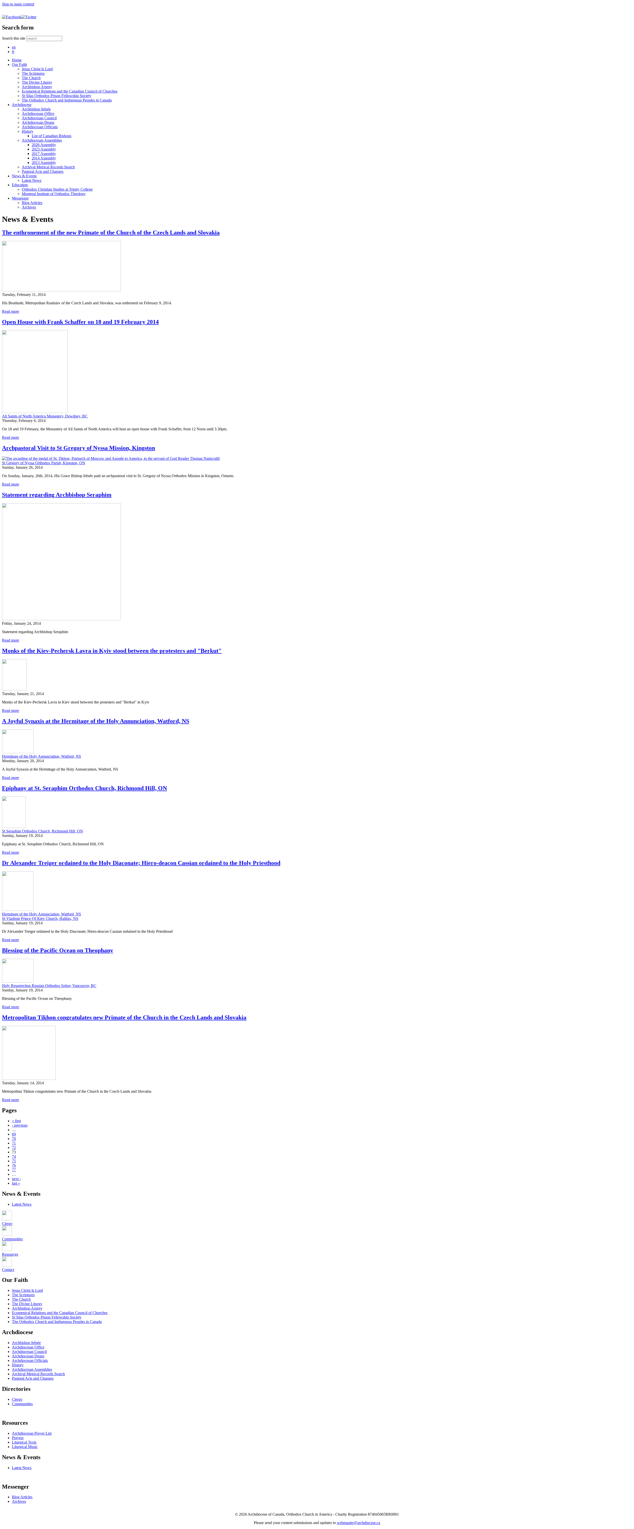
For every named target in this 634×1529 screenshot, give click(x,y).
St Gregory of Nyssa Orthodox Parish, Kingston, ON (43, 463)
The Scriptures (33, 73)
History (27, 131)
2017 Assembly (44, 154)
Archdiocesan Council (39, 118)
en (14, 47)
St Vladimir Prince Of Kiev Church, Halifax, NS (40, 918)
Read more (10, 311)
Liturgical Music (25, 1447)
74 (14, 1156)
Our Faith (19, 64)
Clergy (17, 1399)
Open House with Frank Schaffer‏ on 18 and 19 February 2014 (80, 322)
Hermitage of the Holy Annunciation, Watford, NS (41, 756)
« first (16, 1121)
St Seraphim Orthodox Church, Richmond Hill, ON (42, 831)
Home (17, 60)
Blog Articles (32, 203)
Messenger (20, 198)
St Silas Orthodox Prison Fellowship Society (56, 96)
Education (20, 185)
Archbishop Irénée (36, 109)
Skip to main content (18, 4)
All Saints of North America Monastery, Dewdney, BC (45, 416)
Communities (22, 1404)
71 (14, 1143)
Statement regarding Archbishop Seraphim (56, 495)
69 (14, 1134)
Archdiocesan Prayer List (32, 1433)
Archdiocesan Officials (40, 127)
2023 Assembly (44, 149)
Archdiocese (21, 105)
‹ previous (19, 1125)
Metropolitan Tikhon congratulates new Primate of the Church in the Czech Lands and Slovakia (124, 1017)
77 (14, 1170)
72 (14, 1147)
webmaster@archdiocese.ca (358, 1523)
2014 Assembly (44, 158)
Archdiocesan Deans (38, 122)
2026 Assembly (44, 145)
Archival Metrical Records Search (48, 167)
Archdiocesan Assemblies (42, 140)
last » (16, 1183)
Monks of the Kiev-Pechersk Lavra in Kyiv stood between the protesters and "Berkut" (112, 651)
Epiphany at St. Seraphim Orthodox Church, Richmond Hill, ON (84, 788)
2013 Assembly (44, 162)
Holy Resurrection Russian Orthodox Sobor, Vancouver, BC (49, 986)
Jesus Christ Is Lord (37, 69)
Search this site (14, 38)
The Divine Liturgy (37, 82)
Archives (29, 207)
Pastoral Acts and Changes (42, 171)
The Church (31, 78)
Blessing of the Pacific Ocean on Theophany (57, 950)
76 (14, 1165)
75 (14, 1161)
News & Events (24, 176)
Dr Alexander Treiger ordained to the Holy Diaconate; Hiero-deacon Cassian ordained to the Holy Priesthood (141, 863)
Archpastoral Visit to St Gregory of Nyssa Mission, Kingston (78, 448)
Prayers (18, 1438)
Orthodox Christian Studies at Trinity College (57, 189)
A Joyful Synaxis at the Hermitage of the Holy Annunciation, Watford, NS (95, 721)
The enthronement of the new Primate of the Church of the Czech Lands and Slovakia (111, 232)
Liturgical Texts (24, 1442)
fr (13, 52)
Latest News (31, 180)
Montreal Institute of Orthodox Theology (54, 194)
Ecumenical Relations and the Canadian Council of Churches (69, 91)
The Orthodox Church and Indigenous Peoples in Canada (67, 100)
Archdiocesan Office (38, 113)
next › (16, 1179)
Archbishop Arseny (37, 87)
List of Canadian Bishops (51, 136)
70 (14, 1139)
